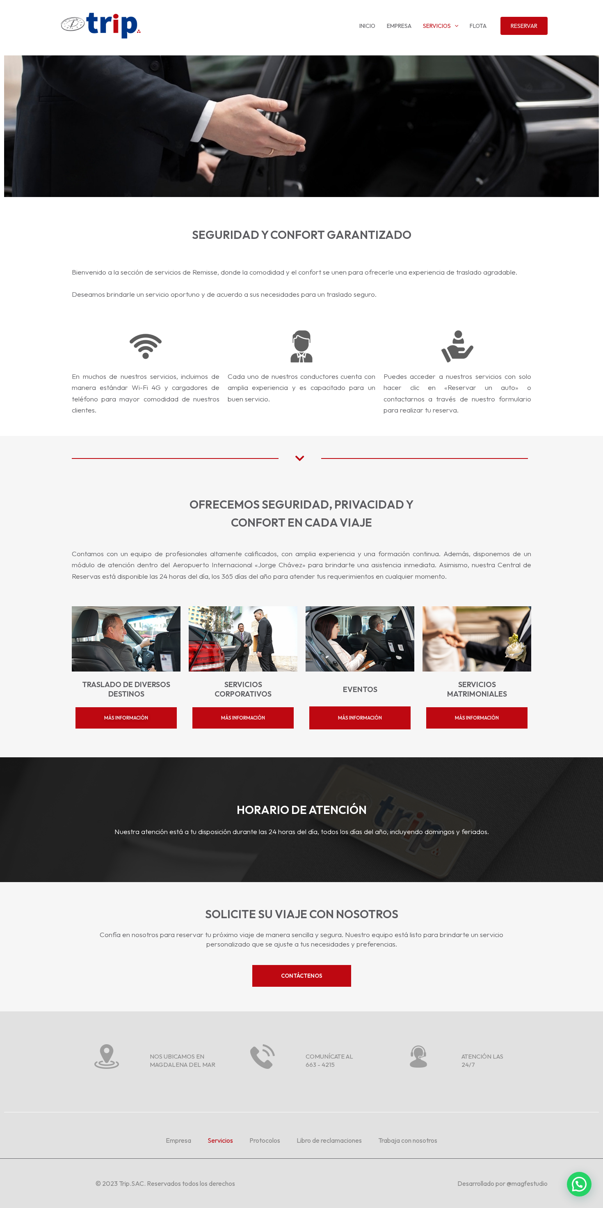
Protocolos (264, 1140)
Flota (478, 26)
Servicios (437, 26)
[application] (454, 25)
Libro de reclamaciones (329, 1140)
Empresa (399, 26)
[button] (579, 1184)
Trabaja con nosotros (407, 1140)
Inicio (367, 26)
